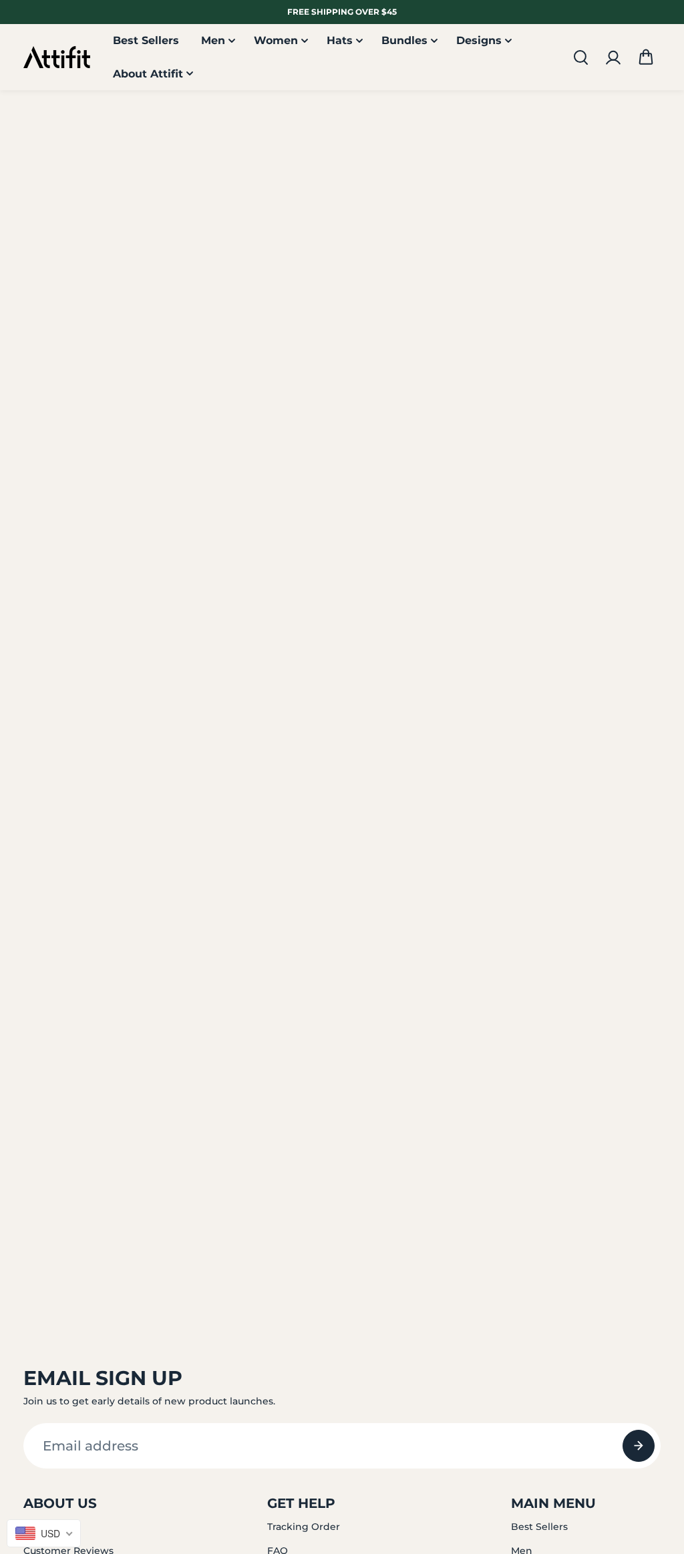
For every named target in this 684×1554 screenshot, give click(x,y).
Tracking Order (303, 1527)
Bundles (404, 40)
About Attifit (148, 73)
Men (213, 40)
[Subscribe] (639, 1446)
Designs (479, 40)
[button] (646, 57)
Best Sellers (146, 40)
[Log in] (613, 57)
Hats (340, 40)
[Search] (580, 57)
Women (276, 40)
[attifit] (56, 57)
